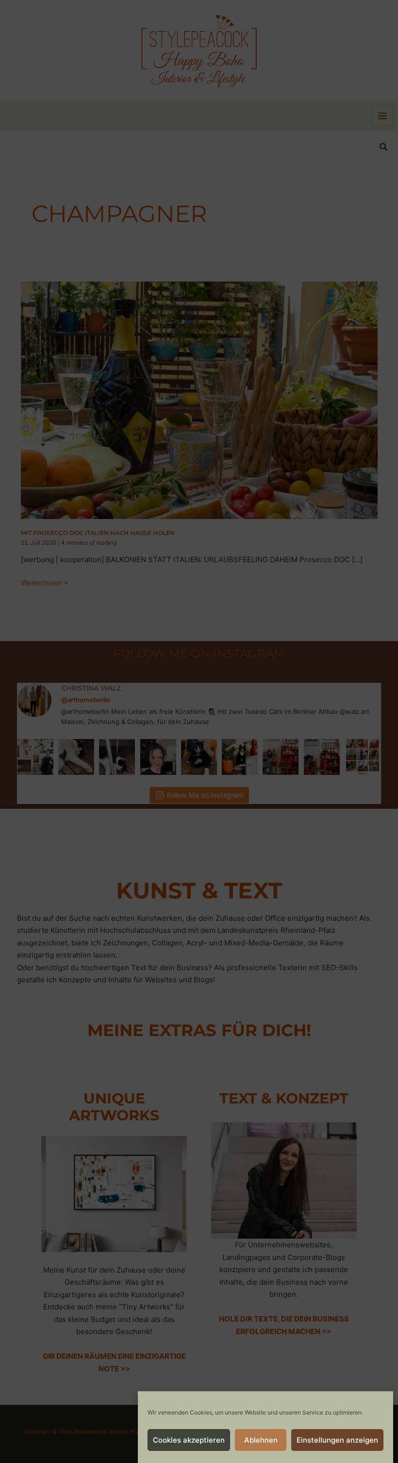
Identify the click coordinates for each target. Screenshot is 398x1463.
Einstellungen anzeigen (337, 1440)
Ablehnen (261, 1440)
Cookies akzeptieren (189, 1440)
